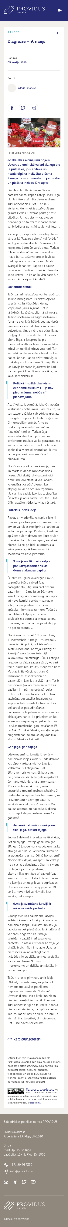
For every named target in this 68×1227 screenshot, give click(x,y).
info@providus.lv (21, 1171)
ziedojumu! (36, 1102)
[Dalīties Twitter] (23, 108)
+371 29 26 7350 (21, 1164)
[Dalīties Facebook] (12, 108)
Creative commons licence (40, 1089)
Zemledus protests (27, 1039)
